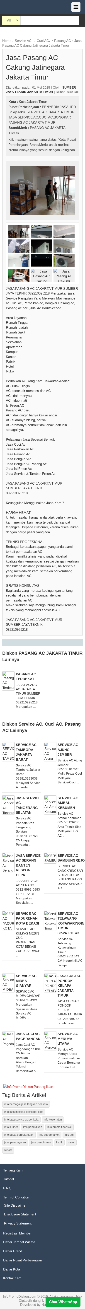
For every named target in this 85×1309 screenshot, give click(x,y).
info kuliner (11, 1127)
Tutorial (8, 1179)
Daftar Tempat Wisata (19, 1242)
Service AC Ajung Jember (68, 749)
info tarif (69, 1134)
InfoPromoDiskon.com (19, 1296)
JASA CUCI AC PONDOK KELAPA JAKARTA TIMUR (69, 985)
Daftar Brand (12, 1251)
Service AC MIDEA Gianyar (26, 981)
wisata (8, 1150)
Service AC (23, 41)
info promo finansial (59, 1127)
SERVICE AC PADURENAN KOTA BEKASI (27, 918)
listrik (59, 1142)
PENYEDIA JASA (55, 107)
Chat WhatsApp (63, 1302)
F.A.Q (7, 1188)
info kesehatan (53, 1119)
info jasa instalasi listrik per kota (23, 1111)
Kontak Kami (12, 1278)
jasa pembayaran (15, 1142)
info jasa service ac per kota (21, 1119)
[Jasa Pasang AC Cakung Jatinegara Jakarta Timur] (42, 190)
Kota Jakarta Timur (33, 102)
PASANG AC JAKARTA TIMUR (51, 653)
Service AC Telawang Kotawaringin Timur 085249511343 (71, 923)
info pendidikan (32, 1127)
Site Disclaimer (15, 1205)
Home (6, 41)
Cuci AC (43, 41)
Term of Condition (16, 1197)
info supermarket (49, 1134)
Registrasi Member (17, 1233)
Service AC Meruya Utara (68, 1039)
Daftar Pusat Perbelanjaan (22, 1260)
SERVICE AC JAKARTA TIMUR (51, 112)
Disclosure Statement (20, 1214)
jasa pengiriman (41, 1142)
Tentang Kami (13, 1170)
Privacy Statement (18, 1223)
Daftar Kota (11, 1269)
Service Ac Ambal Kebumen (68, 803)
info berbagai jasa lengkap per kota (26, 1104)
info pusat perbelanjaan (19, 1134)
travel (71, 1142)
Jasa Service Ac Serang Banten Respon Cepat (28, 865)
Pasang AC (62, 41)
